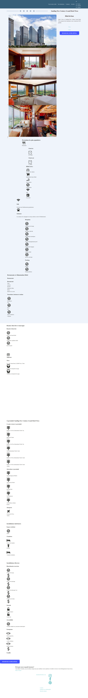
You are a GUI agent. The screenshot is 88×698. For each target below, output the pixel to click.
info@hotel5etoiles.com (41, 674)
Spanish (79, 5)
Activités (73, 4)
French (78, 4)
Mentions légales (43, 691)
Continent (68, 4)
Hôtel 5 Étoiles (18, 670)
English (79, 7)
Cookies (41, 687)
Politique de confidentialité (45, 689)
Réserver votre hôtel (69, 33)
